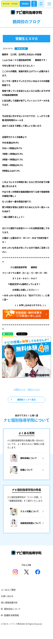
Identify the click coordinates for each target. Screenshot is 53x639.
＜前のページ (19, 389)
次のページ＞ (34, 389)
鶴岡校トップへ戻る (26, 400)
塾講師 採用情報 (11, 615)
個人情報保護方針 (9, 603)
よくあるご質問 (8, 590)
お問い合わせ (7, 596)
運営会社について (12, 609)
